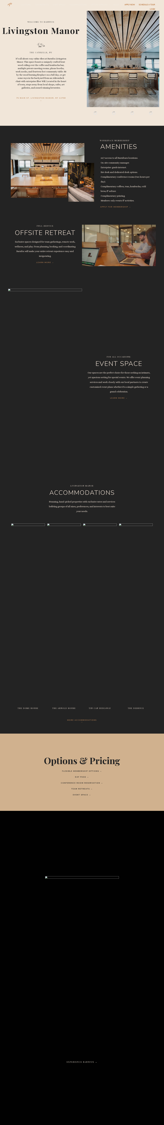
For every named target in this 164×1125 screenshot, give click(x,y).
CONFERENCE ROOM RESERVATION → (82, 783)
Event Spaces (59, 4)
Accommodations (78, 4)
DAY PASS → (82, 777)
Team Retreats (42, 4)
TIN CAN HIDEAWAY (100, 708)
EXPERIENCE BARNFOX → (82, 1062)
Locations (26, 4)
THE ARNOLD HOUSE (64, 708)
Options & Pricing (99, 4)
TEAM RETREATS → (82, 789)
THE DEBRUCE (136, 708)
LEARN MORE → (45, 262)
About (116, 4)
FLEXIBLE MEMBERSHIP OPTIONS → (82, 771)
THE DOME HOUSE (28, 708)
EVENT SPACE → (82, 795)
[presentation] (88, 113)
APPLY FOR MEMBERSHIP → (115, 207)
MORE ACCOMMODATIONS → (82, 721)
